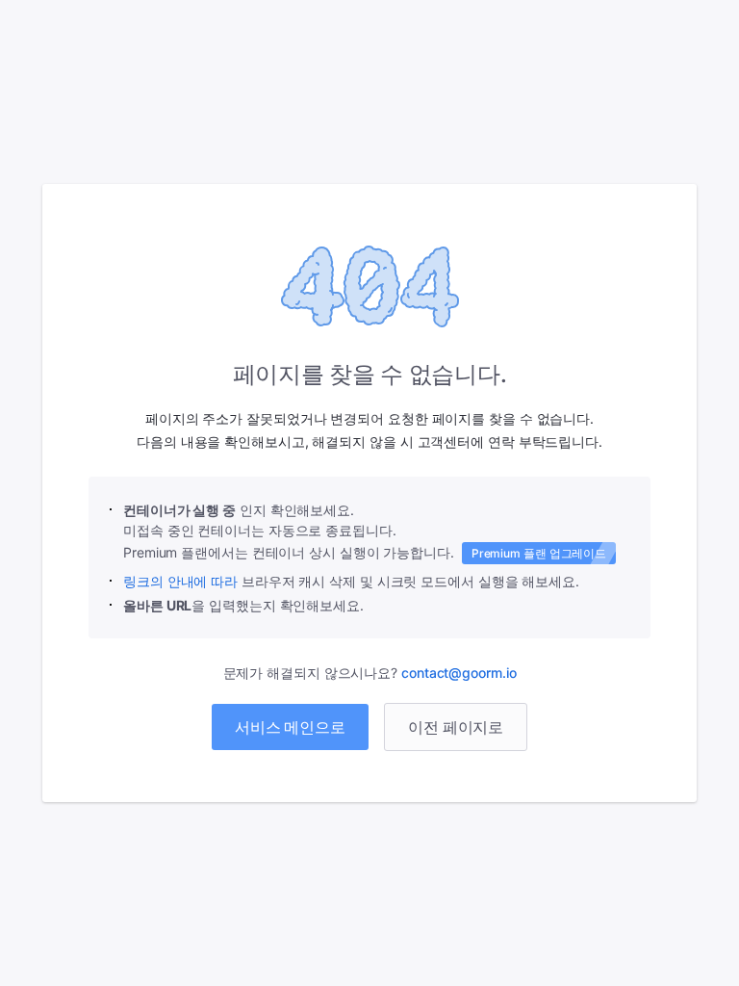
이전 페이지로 (455, 727)
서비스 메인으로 (290, 727)
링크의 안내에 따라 (180, 581)
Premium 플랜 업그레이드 (538, 553)
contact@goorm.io (458, 672)
